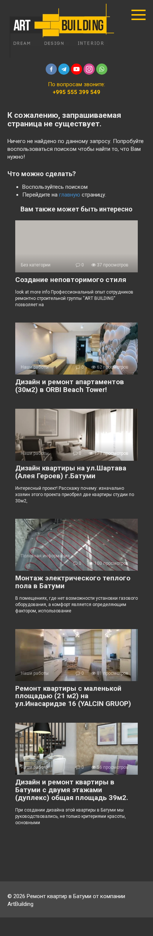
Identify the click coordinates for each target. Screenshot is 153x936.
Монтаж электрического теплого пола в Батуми (72, 582)
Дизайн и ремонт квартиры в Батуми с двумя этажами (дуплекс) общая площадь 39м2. (71, 790)
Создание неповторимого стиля (70, 279)
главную (69, 194)
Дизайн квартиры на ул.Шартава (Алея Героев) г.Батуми (70, 472)
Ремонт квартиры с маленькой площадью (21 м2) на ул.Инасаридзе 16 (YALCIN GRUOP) (73, 696)
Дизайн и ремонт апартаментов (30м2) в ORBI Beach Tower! (69, 386)
